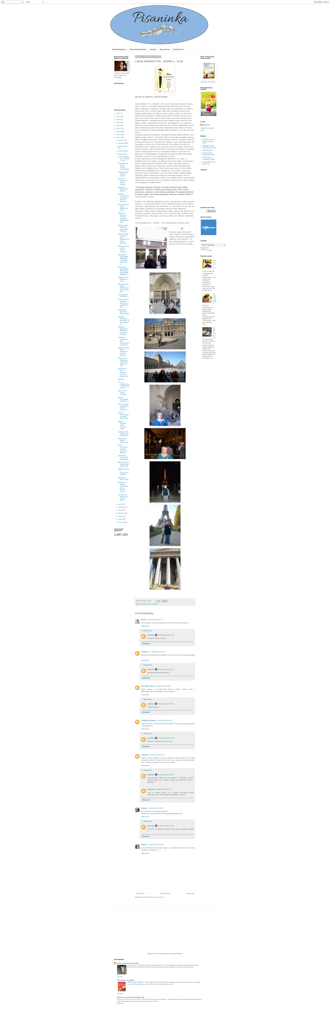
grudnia (121, 140)
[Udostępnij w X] (161, 601)
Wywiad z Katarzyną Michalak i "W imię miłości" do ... (123, 320)
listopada (121, 143)
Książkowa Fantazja (148, 720)
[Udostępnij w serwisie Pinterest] (166, 601)
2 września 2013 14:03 (163, 789)
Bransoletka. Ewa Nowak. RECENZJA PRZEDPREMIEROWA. (123, 270)
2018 (118, 123)
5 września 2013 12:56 (156, 845)
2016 (118, 128)
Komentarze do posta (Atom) (154, 897)
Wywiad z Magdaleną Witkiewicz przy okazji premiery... (123, 330)
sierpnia (121, 154)
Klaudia (144, 808)
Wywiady (153, 49)
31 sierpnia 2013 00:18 (157, 652)
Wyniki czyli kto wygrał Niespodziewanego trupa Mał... (123, 288)
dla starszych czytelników (150, 604)
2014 (118, 134)
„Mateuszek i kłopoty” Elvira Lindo (123, 440)
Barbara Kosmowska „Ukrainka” (123, 399)
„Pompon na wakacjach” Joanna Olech (123, 497)
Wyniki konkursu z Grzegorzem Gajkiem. (123, 472)
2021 (118, 116)
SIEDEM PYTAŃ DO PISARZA (208, 147)
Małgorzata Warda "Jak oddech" (123, 189)
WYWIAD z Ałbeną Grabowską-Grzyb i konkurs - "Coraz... (123, 487)
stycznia (121, 522)
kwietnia (121, 513)
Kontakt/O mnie (178, 49)
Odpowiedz (145, 626)
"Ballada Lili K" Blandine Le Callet (123, 279)
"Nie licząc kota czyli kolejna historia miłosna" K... (123, 407)
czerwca (121, 507)
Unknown (144, 755)
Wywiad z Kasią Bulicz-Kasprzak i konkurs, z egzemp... (123, 351)
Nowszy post (140, 893)
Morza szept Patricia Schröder (122, 392)
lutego (120, 519)
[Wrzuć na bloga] (159, 601)
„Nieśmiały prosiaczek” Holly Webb (123, 457)
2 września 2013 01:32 (157, 755)
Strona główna (165, 893)
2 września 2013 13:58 (166, 738)
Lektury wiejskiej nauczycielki (128, 963)
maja (120, 510)
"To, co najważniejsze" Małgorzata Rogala (124, 385)
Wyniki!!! (121, 379)
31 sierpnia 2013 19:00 (163, 686)
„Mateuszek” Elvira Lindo (123, 478)
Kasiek (143, 620)
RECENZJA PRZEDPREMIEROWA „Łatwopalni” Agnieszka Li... (123, 259)
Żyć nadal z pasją (147, 686)
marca (120, 516)
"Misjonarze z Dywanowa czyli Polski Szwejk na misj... (123, 362)
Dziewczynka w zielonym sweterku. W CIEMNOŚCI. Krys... (123, 303)
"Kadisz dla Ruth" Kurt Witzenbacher (124, 312)
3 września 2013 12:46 (166, 826)
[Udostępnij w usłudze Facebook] (164, 601)
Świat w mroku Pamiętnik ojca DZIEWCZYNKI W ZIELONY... (123, 238)
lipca (120, 504)
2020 (118, 119)
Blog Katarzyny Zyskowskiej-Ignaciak (130, 997)
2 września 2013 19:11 (155, 808)
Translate (209, 250)
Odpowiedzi (147, 631)
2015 (118, 132)
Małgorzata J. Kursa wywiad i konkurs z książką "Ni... (123, 372)
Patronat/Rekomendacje (138, 49)
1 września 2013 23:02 (164, 720)
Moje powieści (165, 49)
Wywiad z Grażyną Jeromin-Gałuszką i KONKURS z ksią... (123, 217)
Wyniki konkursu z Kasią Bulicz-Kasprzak (123, 249)
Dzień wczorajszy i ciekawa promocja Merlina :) (123, 449)
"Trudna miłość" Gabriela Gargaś (123, 174)
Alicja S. (144, 845)
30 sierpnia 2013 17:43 (166, 635)
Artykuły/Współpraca (119, 49)
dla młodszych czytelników (207, 154)
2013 (118, 137)
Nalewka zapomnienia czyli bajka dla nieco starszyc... (123, 197)
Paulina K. (144, 652)
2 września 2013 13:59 (166, 775)
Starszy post (190, 893)
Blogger (179, 953)
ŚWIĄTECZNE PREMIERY (136, 982)
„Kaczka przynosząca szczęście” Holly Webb (123, 415)
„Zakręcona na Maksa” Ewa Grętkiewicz (123, 433)
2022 (118, 113)
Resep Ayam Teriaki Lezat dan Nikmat (129, 999)
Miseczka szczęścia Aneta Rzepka (122, 181)
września (121, 151)
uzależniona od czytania (125, 980)
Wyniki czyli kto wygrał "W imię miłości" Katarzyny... (123, 228)
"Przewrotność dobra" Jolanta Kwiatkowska (123, 166)
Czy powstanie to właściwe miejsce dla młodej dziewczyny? (146, 965)
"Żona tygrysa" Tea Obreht (123, 295)
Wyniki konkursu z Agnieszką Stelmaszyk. (123, 464)
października (122, 146)
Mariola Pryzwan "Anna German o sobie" (122, 425)
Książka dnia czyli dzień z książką (208, 140)
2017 (118, 125)
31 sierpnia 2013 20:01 (166, 669)
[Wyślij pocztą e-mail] (156, 601)
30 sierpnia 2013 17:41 (155, 620)
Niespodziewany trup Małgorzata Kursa (123, 207)
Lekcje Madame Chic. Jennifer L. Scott (124, 158)
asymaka (150, 635)
